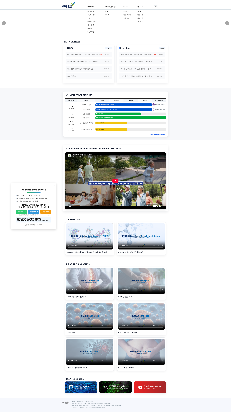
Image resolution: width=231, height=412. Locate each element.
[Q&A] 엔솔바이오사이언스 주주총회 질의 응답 (80, 69)
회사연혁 (140, 18)
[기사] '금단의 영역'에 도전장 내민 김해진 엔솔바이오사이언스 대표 (140, 62)
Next (227, 23)
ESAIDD (107, 11)
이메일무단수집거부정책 (87, 401)
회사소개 (140, 6)
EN (155, 7)
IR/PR (125, 6)
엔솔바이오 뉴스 (128, 15)
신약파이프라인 (92, 6)
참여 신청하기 (46, 212)
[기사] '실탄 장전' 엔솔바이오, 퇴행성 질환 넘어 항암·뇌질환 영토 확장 (140, 76)
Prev (4, 23)
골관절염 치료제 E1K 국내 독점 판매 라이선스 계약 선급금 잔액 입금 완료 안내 (89, 62)
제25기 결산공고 (71, 76)
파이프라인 (90, 11)
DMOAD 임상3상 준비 (100, 113)
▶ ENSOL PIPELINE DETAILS (157, 135)
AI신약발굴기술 (110, 6)
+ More (108, 48)
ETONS (107, 15)
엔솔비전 (140, 15)
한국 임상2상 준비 (100, 123)
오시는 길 (140, 21)
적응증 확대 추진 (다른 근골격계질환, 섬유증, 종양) (106, 109)
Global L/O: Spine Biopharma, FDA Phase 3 (105, 104)
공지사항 (126, 11)
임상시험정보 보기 (34, 212)
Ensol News (125, 48)
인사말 (139, 11)
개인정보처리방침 (76, 401)
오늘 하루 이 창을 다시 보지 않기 (34, 225)
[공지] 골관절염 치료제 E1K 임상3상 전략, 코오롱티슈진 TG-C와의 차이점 (88, 54)
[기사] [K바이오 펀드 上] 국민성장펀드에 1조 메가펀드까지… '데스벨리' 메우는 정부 (144, 54)
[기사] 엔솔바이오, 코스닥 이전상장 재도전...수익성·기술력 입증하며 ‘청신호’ (142, 69)
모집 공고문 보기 (22, 212)
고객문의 (126, 18)
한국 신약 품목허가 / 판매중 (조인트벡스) (104, 117)
